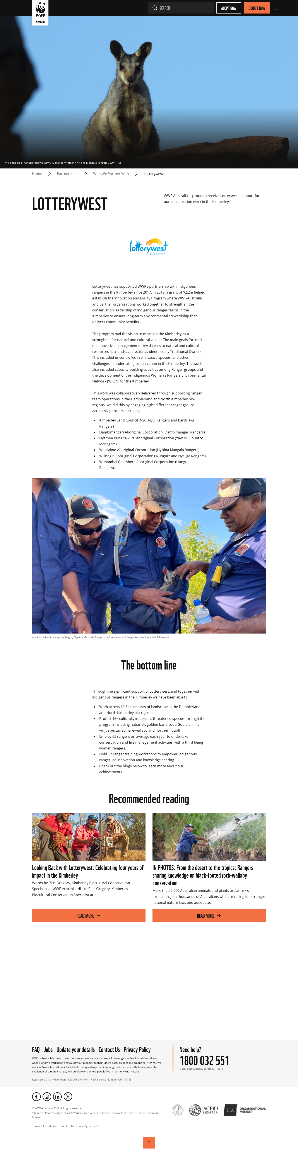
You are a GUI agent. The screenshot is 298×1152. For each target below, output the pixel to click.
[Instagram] (47, 1096)
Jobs (48, 1049)
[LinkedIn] (57, 1096)
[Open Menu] (277, 8)
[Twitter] (67, 1096)
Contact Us (109, 1049)
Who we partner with (111, 173)
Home (37, 173)
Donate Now (257, 8)
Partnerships (67, 173)
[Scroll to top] (149, 1143)
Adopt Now (228, 8)
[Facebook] (36, 1096)
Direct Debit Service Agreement (79, 1126)
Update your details (76, 1049)
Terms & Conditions (44, 1126)
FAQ (36, 1049)
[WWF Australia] (40, 13)
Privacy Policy (137, 1049)
